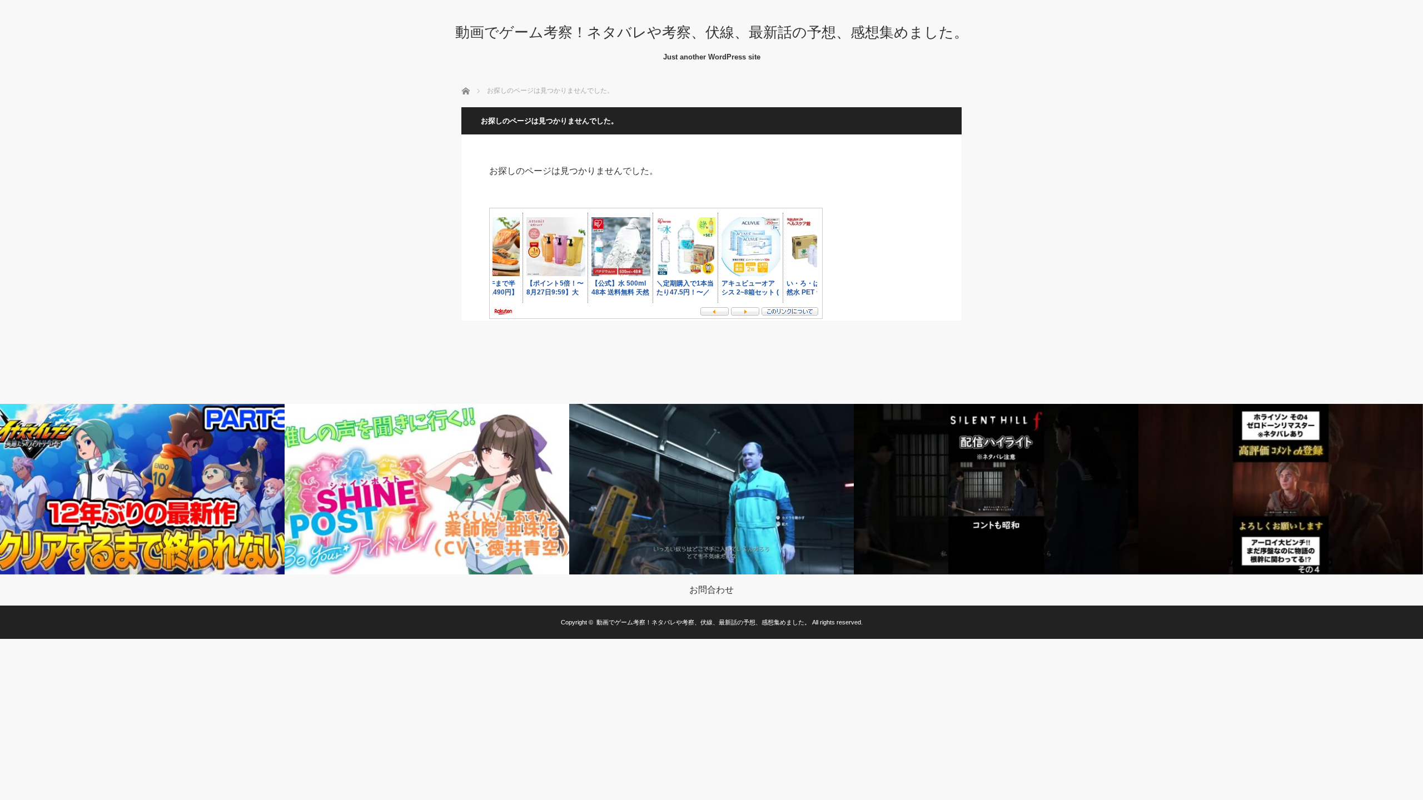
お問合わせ (711, 590)
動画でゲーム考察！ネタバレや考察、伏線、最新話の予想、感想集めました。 (711, 32)
